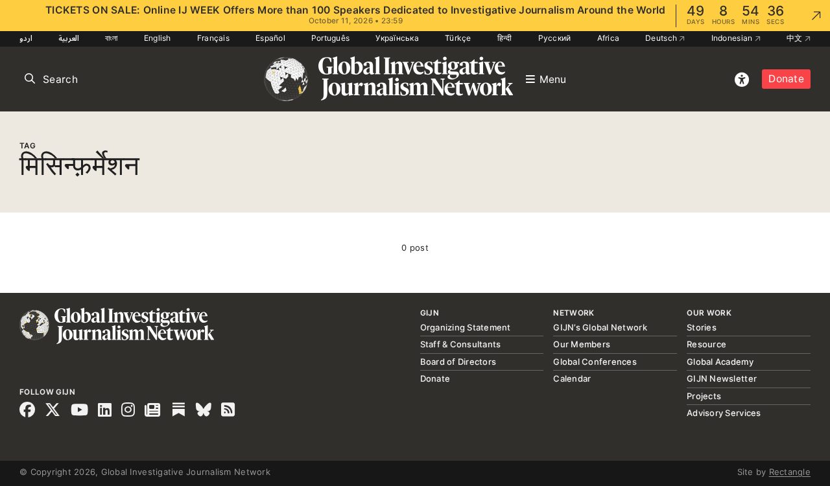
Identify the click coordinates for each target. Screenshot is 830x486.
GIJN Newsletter (722, 378)
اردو (25, 38)
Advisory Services (724, 413)
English (157, 38)
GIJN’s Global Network (599, 327)
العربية (68, 38)
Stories (702, 327)
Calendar (572, 378)
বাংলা (111, 38)
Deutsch (662, 38)
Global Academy (720, 361)
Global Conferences (595, 361)
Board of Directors (458, 361)
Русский (554, 38)
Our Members (581, 344)
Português (330, 38)
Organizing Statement (465, 327)
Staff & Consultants (460, 344)
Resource (706, 344)
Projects (704, 396)
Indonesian (733, 38)
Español (270, 38)
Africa (608, 38)
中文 (796, 38)
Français (213, 38)
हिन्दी (504, 38)
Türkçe (458, 38)
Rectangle (790, 472)
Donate (786, 79)
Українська (397, 38)
